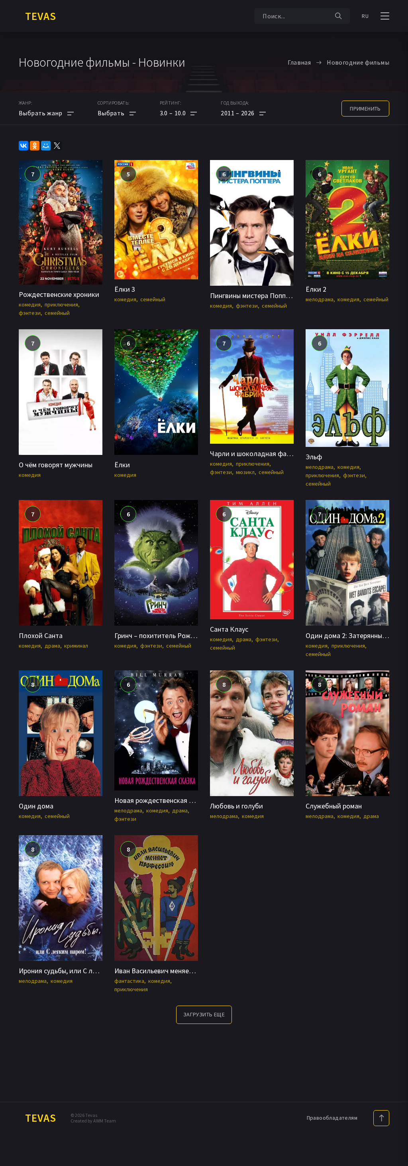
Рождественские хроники (59, 294)
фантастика (129, 980)
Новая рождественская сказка (162, 800)
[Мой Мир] (46, 145)
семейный (57, 312)
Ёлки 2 (316, 289)
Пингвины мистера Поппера (253, 295)
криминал (76, 645)
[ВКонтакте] (23, 145)
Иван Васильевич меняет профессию (172, 970)
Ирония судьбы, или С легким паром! (76, 970)
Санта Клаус (229, 629)
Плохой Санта (41, 635)
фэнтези (30, 312)
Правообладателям (332, 1117)
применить (365, 108)
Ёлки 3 (124, 289)
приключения (61, 304)
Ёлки (122, 464)
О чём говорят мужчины (55, 464)
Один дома (36, 805)
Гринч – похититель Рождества (163, 635)
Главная (299, 62)
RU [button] (365, 16)
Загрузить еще (204, 1014)
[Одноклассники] (34, 145)
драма (52, 645)
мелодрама (319, 299)
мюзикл (245, 472)
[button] (178, 113)
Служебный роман (334, 805)
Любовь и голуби (236, 805)
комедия (30, 304)
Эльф (314, 456)
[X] (57, 145)
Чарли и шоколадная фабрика (257, 453)
